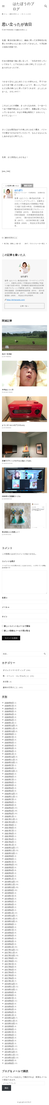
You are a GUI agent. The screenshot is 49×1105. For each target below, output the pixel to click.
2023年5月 (10, 785)
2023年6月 (10, 782)
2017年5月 (10, 969)
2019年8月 (10, 892)
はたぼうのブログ (23, 6)
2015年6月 (10, 1034)
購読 (6, 1088)
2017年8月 (11, 961)
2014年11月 (11, 1054)
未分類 (7, 681)
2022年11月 (11, 796)
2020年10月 (11, 853)
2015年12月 (11, 1017)
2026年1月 (10, 722)
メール (5, 607)
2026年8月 (10, 702)
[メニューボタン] (3, 6)
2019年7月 (10, 895)
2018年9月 (10, 924)
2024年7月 (10, 765)
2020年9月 (10, 856)
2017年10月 (11, 955)
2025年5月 (10, 742)
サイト (5, 616)
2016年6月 (11, 1000)
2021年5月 (10, 836)
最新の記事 (28, 185)
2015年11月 (11, 1020)
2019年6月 (10, 898)
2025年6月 (10, 739)
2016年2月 (10, 1012)
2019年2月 (10, 910)
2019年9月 (11, 890)
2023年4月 (10, 788)
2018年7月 (10, 929)
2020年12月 (11, 847)
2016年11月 (11, 986)
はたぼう (18, 190)
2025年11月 (11, 728)
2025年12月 (11, 725)
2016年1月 (10, 1015)
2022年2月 (11, 813)
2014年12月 (11, 1051)
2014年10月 (11, 1057)
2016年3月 (10, 1009)
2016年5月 (10, 1003)
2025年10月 (11, 731)
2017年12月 (11, 949)
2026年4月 (10, 714)
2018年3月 (10, 941)
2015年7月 (10, 1032)
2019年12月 (11, 881)
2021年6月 (10, 833)
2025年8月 (10, 734)
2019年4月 (10, 904)
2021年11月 (11, 819)
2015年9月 (10, 1026)
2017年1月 (10, 980)
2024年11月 (11, 759)
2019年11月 (11, 884)
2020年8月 (10, 858)
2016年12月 (11, 983)
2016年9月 (10, 992)
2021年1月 (10, 844)
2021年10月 (11, 822)
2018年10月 (11, 921)
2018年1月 (11, 946)
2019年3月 (10, 907)
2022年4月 (11, 807)
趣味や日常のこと (21, 30)
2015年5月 (10, 1037)
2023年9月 (10, 773)
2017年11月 (11, 952)
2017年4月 (10, 972)
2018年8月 (10, 927)
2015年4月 (10, 1040)
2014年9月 (10, 1060)
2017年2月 (10, 978)
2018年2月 (10, 944)
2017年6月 (10, 966)
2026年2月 (10, 719)
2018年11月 (11, 918)
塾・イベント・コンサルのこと (18, 676)
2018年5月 (10, 935)
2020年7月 (10, 861)
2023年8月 (10, 776)
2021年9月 (10, 824)
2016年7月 (10, 997)
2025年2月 (10, 751)
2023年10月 (11, 770)
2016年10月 (11, 989)
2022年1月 (10, 816)
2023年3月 (10, 790)
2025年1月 (10, 753)
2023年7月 (10, 779)
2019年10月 (11, 887)
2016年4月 (10, 1006)
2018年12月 (11, 915)
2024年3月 (10, 768)
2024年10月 (11, 762)
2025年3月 (10, 748)
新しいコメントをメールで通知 (17, 626)
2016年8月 (10, 995)
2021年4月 (10, 839)
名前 (4, 597)
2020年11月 (11, 850)
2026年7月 (10, 705)
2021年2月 (10, 841)
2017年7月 (10, 963)
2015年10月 (11, 1023)
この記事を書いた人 (12, 185)
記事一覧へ (24, 306)
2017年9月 (11, 958)
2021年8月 (10, 827)
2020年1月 (10, 878)
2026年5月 (10, 711)
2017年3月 (10, 975)
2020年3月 (10, 873)
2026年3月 (10, 717)
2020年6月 (11, 864)
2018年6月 (10, 932)
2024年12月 (11, 756)
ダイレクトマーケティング (16, 670)
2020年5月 (10, 867)
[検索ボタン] (45, 6)
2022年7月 (10, 799)
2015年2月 (11, 1046)
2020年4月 (10, 870)
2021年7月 (10, 830)
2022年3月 (11, 810)
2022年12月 (11, 793)
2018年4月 (10, 938)
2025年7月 (10, 736)
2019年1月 (11, 912)
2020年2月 (10, 875)
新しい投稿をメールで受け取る (17, 630)
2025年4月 (10, 745)
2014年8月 (11, 1063)
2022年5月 (10, 804)
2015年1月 (11, 1049)
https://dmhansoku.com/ (16, 299)
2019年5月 (10, 901)
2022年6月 (10, 802)
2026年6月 (10, 708)
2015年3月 (10, 1043)
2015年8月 (10, 1029)
